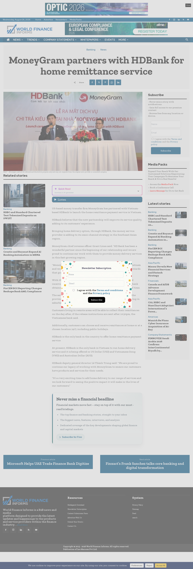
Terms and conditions (110, 290)
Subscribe (96, 299)
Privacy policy (101, 293)
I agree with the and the (99, 292)
